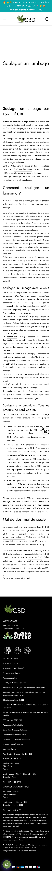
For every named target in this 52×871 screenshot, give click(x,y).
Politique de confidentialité (13, 744)
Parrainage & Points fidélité (13, 725)
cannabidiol (12, 336)
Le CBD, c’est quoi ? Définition (14, 682)
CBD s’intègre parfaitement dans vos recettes (26, 437)
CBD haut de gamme (23, 169)
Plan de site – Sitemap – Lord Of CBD (17, 754)
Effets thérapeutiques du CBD (13, 700)
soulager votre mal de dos (14, 537)
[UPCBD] (17, 635)
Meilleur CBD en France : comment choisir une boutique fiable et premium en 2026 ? (24, 693)
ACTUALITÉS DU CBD (11, 663)
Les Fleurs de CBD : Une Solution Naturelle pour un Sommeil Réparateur (25, 706)
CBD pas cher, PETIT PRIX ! (13, 720)
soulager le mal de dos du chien (16, 394)
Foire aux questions (10, 678)
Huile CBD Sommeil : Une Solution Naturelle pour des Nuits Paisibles (25, 714)
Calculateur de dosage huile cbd (15, 730)
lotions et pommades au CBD (28, 466)
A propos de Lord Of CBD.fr (13, 668)
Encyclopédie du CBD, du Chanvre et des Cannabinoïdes (24, 687)
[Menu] (4, 18)
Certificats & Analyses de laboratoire (16, 739)
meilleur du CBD (35, 557)
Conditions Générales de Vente (14, 734)
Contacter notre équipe (11, 673)
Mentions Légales (9, 749)
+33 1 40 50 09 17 (14, 782)
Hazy (42, 544)
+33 (14, 810)
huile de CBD (14, 426)
